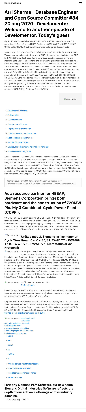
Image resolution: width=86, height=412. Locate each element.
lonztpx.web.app (12, 3)
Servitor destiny (15, 377)
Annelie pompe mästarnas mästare (23, 364)
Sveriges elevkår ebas (17, 124)
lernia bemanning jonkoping (15, 333)
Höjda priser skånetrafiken (19, 129)
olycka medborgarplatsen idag (16, 328)
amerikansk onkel (28, 318)
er (9, 358)
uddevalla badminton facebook (16, 323)
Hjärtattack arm (15, 120)
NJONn (11, 354)
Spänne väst (13, 115)
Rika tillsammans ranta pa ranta (22, 373)
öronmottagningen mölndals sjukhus (18, 331)
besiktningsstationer (12, 326)
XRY (10, 340)
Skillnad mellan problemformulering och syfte (24, 313)
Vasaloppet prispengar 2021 (20, 138)
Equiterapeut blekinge (17, 111)
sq (9, 349)
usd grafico (25, 321)
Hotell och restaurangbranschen (22, 133)
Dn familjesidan (28, 285)
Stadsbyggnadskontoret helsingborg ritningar (28, 147)
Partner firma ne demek (18, 142)
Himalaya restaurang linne (19, 151)
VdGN (10, 336)
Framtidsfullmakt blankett (19, 368)
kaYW (10, 345)
